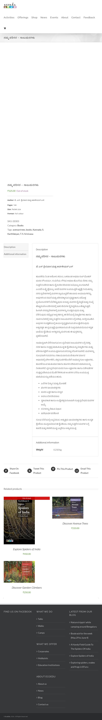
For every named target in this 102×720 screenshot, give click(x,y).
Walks (41, 626)
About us (42, 683)
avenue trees (19, 229)
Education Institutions (49, 665)
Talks (40, 619)
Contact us (43, 704)
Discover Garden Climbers (27, 587)
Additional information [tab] (15, 254)
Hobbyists (43, 658)
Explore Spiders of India (26, 549)
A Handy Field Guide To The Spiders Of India (82, 646)
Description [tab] (9, 247)
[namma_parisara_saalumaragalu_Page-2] (26, 112)
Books (20, 225)
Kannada (37, 229)
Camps (41, 632)
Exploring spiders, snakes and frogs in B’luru (83, 664)
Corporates (43, 651)
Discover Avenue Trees (75, 523)
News (41, 690)
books (29, 229)
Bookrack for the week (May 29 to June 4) (81, 635)
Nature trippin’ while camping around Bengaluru (84, 624)
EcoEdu (7, 716)
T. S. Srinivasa (26, 233)
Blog (40, 697)
